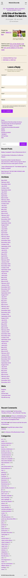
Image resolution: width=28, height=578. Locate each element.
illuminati (3, 480)
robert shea (4, 544)
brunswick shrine (6, 453)
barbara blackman (6, 443)
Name (3, 87)
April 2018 (4, 279)
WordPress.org (5, 397)
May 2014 (4, 370)
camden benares (6, 455)
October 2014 (5, 361)
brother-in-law (5, 451)
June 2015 (4, 345)
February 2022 (5, 199)
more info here (14, 45)
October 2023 (5, 188)
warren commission (6, 563)
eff (2, 464)
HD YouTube (4, 136)
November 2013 (5, 382)
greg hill (3, 474)
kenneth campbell (6, 495)
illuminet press (5, 484)
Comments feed (5, 395)
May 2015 (4, 347)
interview (4, 486)
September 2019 (6, 246)
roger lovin (4, 546)
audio (2, 441)
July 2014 (4, 366)
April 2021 (4, 211)
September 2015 (6, 339)
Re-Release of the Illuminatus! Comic (14, 432)
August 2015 (4, 341)
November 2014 (5, 359)
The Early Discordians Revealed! (10, 127)
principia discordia (6, 532)
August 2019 (4, 248)
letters (3, 503)
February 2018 (5, 283)
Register (3, 389)
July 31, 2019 (19, 19)
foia (2, 470)
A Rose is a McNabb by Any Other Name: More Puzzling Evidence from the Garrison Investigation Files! (13, 417)
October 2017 (5, 291)
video (2, 561)
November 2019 (5, 242)
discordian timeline (6, 460)
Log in (3, 391)
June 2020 (4, 229)
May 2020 (4, 230)
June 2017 (4, 298)
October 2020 (5, 221)
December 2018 (5, 263)
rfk (2, 536)
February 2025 (5, 182)
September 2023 (6, 190)
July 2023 (4, 192)
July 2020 (4, 227)
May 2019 (4, 254)
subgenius (4, 552)
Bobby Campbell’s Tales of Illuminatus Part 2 (13, 152)
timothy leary (5, 556)
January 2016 (5, 331)
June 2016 (4, 322)
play (2, 522)
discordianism (10, 8)
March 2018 (4, 281)
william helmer (5, 565)
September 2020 (6, 223)
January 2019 (5, 262)
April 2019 (4, 256)
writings (3, 567)
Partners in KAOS (6, 132)
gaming (3, 472)
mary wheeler (5, 507)
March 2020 (4, 234)
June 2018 (4, 275)
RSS (2, 137)
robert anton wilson (6, 540)
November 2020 (6, 219)
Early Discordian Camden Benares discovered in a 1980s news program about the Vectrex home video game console (13, 161)
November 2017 (5, 289)
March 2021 (4, 213)
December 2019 (5, 240)
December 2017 (5, 287)
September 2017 (6, 293)
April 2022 (4, 196)
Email (3, 93)
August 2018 (4, 271)
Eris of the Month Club (17, 44)
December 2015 (5, 333)
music (3, 513)
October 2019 (5, 244)
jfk (2, 489)
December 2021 (5, 201)
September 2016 (6, 316)
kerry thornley (5, 497)
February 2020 (5, 236)
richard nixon (5, 538)
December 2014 (5, 357)
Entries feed (4, 393)
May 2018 (4, 277)
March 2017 (4, 304)
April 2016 (4, 326)
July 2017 (4, 297)
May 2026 (4, 180)
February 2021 (5, 215)
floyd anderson (5, 468)
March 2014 (4, 374)
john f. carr (4, 493)
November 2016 (5, 312)
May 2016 (4, 324)
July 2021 (4, 205)
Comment (4, 75)
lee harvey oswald (6, 501)
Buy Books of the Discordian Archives (11, 122)
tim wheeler (4, 554)
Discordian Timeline (6, 125)
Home (3, 120)
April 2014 (4, 372)
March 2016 (4, 328)
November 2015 (5, 335)
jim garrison (4, 491)
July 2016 (4, 320)
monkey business (6, 511)
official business (12, 10)
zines (2, 569)
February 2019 (5, 260)
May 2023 (4, 194)
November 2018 (5, 265)
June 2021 (4, 207)
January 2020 (5, 238)
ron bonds (4, 548)
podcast (3, 524)
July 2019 (4, 250)
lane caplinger (5, 499)
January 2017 (5, 308)
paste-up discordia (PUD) (8, 519)
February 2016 (5, 330)
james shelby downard (7, 488)
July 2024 (4, 186)
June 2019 (4, 252)
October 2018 (5, 267)
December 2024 (5, 184)
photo (19, 10)
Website (3, 99)
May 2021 (4, 209)
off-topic (3, 515)
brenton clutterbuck (7, 449)
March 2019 (4, 258)
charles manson (5, 456)
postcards (4, 530)
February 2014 (5, 376)
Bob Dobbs (4, 422)
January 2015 (5, 355)
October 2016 (5, 314)
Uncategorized (5, 559)
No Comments (15, 21)
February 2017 (5, 306)
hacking (3, 476)
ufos (2, 557)
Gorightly (11, 19)
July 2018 (4, 273)
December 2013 (5, 380)
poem (3, 526)
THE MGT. (4, 134)
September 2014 (6, 363)
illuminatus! (4, 482)
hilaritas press (5, 478)
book (2, 447)
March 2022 (4, 197)
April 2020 (4, 232)
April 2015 (4, 349)
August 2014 (4, 364)
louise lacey (4, 505)
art (4, 8)
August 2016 (4, 318)
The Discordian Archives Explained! (11, 123)
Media (3, 129)
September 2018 (6, 269)
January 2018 (5, 285)
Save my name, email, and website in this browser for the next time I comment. (14, 106)
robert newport (5, 542)
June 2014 (4, 368)
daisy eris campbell (6, 458)
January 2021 (5, 217)
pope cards (4, 528)
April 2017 (4, 302)
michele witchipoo (6, 509)
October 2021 (5, 203)
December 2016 (5, 310)
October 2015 (5, 337)
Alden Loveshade (6, 411)
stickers (3, 550)
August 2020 (5, 225)
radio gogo (4, 534)
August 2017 (4, 295)
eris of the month (20, 8)
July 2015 (4, 343)
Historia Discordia (14, 2)
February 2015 (5, 353)
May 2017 (4, 300)
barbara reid (4, 445)
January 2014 (5, 378)
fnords (3, 130)
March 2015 (4, 351)
